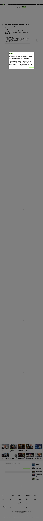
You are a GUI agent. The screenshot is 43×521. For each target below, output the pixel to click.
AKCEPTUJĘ (31, 67)
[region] (21, 60)
